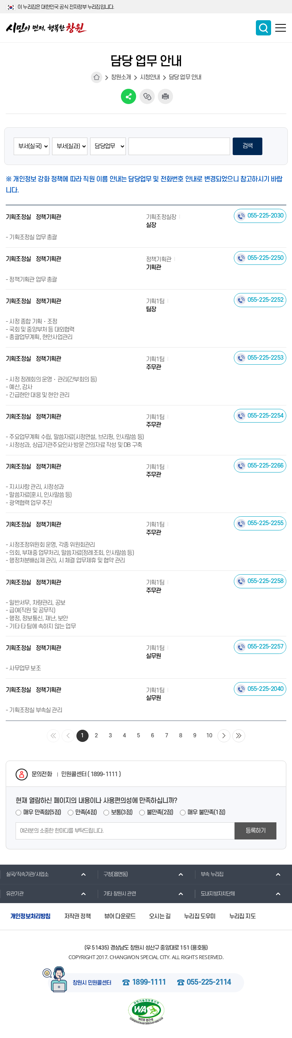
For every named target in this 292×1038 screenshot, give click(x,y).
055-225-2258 (265, 581)
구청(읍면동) (115, 874)
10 (209, 735)
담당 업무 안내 (185, 77)
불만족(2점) (160, 812)
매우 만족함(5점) (42, 812)
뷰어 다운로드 (119, 916)
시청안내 (150, 77)
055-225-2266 (265, 465)
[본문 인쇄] (165, 96)
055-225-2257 (265, 646)
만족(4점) (86, 812)
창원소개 (121, 77)
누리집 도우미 (199, 916)
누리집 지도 (242, 916)
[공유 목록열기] (128, 96)
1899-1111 (149, 982)
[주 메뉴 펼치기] (280, 27)
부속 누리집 (212, 874)
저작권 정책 (77, 916)
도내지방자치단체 (218, 894)
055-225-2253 (265, 357)
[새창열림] (146, 1011)
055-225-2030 (265, 215)
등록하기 (256, 830)
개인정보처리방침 (30, 916)
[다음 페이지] (223, 735)
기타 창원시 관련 (119, 894)
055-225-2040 (265, 689)
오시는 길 (159, 916)
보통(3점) (121, 812)
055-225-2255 (265, 523)
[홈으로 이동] (46, 28)
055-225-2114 (209, 982)
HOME (96, 77)
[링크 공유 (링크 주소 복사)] (147, 96)
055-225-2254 (265, 415)
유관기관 (14, 894)
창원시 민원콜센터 (92, 983)
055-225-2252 (265, 299)
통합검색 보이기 (263, 27)
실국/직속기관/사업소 (27, 874)
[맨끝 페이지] (238, 735)
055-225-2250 (265, 258)
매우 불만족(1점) (206, 812)
